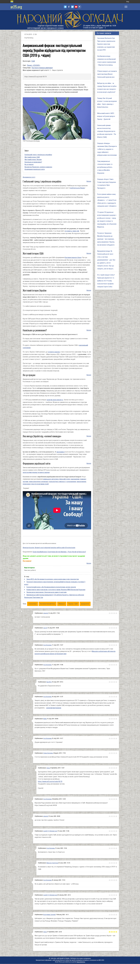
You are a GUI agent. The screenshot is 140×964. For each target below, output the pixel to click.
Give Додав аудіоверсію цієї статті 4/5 (115, 738)
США (33, 61)
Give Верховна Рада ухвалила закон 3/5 (113, 799)
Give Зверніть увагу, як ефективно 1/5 (109, 696)
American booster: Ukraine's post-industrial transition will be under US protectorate (49, 548)
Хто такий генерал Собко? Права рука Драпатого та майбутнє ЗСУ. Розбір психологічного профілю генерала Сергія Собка (106, 281)
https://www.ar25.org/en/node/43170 (50, 781)
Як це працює (29, 164)
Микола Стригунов (52, 863)
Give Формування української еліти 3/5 (113, 719)
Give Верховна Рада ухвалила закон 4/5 (115, 799)
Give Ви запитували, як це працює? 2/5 (111, 645)
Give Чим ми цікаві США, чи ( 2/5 (111, 895)
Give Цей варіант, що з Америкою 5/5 (116, 914)
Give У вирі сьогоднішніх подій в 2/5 (111, 831)
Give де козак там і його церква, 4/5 (115, 816)
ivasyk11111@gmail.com (50, 831)
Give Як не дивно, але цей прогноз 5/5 (116, 880)
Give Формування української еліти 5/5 (116, 719)
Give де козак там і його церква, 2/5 (111, 816)
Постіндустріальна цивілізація (42, 68)
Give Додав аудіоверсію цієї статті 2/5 (111, 738)
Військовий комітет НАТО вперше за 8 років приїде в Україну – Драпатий (106, 116)
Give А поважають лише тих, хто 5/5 (116, 863)
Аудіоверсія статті (29, 177)
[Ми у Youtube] (76, 6)
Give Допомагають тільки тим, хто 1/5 (109, 848)
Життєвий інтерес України (33, 160)
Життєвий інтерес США (32, 157)
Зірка (48, 768)
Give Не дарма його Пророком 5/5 (116, 682)
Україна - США (73, 604)
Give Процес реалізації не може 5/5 (116, 628)
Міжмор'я (62, 604)
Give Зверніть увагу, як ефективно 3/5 (113, 696)
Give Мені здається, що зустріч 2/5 (111, 932)
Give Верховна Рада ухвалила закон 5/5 (116, 799)
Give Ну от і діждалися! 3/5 (113, 665)
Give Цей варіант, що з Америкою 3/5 (113, 914)
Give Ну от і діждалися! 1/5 (109, 665)
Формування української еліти (34, 169)
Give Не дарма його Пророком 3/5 (113, 682)
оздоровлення (71, 482)
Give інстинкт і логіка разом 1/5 (109, 613)
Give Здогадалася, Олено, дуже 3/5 (113, 768)
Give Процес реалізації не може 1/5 (109, 628)
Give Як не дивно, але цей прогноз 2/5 (111, 880)
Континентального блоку (73, 257)
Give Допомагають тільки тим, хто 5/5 (116, 848)
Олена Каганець (48, 753)
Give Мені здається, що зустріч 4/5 (115, 932)
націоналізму (75, 479)
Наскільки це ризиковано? (33, 162)
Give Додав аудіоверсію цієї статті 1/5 (109, 738)
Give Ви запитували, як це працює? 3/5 (113, 645)
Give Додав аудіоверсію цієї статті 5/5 (116, 738)
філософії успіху (64, 479)
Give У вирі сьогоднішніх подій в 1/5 (109, 831)
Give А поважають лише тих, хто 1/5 (109, 863)
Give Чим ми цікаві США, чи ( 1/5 (109, 895)
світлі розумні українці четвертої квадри (36, 472)
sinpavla (45, 613)
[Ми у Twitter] (72, 6)
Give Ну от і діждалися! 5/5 (116, 665)
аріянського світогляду (51, 479)
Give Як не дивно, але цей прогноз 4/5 (115, 880)
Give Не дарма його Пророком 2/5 (111, 682)
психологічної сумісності (57, 482)
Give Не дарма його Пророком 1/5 (109, 682)
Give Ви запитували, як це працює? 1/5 (109, 645)
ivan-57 (45, 628)
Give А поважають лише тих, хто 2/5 (111, 863)
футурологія (85, 604)
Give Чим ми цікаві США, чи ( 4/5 (115, 895)
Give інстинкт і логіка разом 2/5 (111, 613)
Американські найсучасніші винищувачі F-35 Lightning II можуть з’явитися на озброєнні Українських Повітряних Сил (54, 596)
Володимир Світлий (49, 914)
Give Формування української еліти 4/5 (115, 719)
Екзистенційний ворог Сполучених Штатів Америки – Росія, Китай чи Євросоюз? (59, 552)
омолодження (81, 482)
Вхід (127, 1)
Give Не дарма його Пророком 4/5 (115, 682)
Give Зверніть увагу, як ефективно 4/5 (115, 696)
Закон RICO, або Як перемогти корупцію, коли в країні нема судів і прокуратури (52, 579)
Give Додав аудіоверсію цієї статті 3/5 (113, 738)
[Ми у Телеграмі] (65, 6)
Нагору (89, 181)
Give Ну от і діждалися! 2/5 (111, 665)
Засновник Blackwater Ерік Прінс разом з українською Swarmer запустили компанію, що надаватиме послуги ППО (106, 44)
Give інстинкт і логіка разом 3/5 (113, 613)
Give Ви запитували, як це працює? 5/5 (116, 645)
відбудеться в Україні (77, 188)
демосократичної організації (38, 482)
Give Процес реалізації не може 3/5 (113, 628)
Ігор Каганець (47, 645)
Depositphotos (81, 962)
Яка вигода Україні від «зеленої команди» (38, 167)
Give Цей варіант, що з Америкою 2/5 (111, 914)
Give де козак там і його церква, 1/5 (109, 816)
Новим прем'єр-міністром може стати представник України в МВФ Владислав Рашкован (55, 590)
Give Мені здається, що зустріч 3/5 (113, 932)
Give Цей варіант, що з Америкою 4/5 (115, 914)
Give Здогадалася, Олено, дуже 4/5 (115, 768)
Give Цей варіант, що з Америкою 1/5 (109, 914)
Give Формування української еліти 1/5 (109, 719)
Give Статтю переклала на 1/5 (109, 753)
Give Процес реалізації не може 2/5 (111, 628)
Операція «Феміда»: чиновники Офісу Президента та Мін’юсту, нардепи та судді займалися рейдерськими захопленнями (107, 149)
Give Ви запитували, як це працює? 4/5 (115, 645)
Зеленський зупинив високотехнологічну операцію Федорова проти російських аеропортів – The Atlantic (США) (106, 131)
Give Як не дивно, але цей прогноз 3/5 (113, 880)
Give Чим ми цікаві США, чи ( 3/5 (113, 895)
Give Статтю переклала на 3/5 (113, 753)
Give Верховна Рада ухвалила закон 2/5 (111, 799)
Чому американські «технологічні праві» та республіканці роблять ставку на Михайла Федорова (104, 167)
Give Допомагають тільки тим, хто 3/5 (113, 848)
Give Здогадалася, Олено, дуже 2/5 (111, 768)
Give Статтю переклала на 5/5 (116, 753)
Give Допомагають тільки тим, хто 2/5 (111, 848)
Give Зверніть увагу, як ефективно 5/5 (116, 696)
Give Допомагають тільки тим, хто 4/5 (115, 848)
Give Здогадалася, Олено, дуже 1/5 (109, 768)
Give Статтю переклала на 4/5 (115, 753)
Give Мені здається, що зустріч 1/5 (109, 932)
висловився (61, 452)
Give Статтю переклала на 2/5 (111, 753)
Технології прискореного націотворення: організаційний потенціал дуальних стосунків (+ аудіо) (54, 583)
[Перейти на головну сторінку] (70, 20)
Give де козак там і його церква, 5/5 (116, 816)
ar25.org (16, 6)
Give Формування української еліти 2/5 (111, 719)
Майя (45, 718)
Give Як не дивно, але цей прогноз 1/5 (109, 880)
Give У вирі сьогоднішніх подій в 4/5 (115, 831)
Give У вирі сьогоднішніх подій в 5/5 (116, 831)
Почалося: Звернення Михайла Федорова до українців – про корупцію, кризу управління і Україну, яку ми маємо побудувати (106, 239)
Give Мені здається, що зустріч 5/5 (116, 932)
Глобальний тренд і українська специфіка (38, 155)
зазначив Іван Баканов (53, 708)
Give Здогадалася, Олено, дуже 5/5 (116, 768)
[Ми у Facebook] (68, 6)
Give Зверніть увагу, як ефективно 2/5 (111, 696)
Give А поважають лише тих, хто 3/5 (113, 863)
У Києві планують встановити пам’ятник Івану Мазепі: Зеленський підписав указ (107, 74)
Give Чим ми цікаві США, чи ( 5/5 (116, 895)
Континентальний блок (47, 604)
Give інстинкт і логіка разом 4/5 (115, 613)
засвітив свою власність (55, 400)
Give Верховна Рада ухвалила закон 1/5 (109, 799)
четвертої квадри (54, 352)
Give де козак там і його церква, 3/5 (113, 816)
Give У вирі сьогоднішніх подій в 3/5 (113, 831)
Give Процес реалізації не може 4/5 (115, 628)
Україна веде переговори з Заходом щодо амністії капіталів (46, 592)
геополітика (33, 604)
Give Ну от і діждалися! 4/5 (115, 665)
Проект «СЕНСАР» (33, 65)
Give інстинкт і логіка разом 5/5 (116, 613)
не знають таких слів (72, 231)
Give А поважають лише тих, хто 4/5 (115, 863)
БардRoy (49, 682)
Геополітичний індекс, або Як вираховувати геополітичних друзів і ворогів (51, 587)
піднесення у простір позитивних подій (36, 484)
